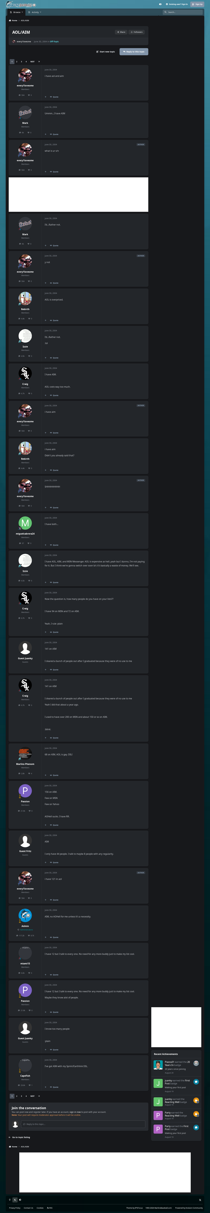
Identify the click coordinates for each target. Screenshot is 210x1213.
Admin (25, 926)
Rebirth (25, 309)
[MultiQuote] (45, 97)
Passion (25, 801)
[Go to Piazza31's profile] (158, 1064)
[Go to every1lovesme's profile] (13, 41)
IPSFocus (139, 1208)
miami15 (25, 963)
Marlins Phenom (25, 764)
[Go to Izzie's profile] (25, 336)
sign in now (75, 1112)
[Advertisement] (78, 194)
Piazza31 (169, 1061)
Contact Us (28, 1208)
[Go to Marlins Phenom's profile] (25, 753)
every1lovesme (24, 41)
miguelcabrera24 (25, 533)
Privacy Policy (14, 1208)
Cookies (40, 1208)
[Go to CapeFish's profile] (25, 1065)
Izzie (25, 346)
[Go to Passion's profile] (25, 791)
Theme (129, 1208)
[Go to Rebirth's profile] (25, 298)
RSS (50, 1208)
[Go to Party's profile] (158, 1115)
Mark (25, 123)
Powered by (189, 1208)
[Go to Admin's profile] (25, 915)
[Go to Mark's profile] (25, 112)
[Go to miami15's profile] (25, 953)
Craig (25, 384)
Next (32, 62)
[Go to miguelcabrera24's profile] (25, 523)
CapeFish (25, 1075)
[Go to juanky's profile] (158, 1083)
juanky (168, 1080)
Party (168, 1112)
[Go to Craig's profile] (25, 373)
